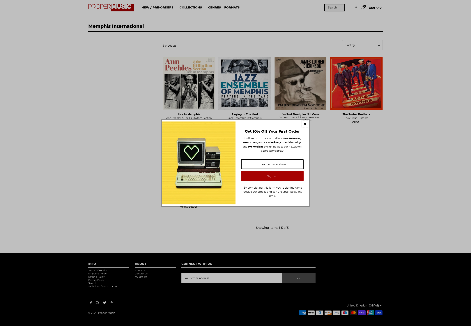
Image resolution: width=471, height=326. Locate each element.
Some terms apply (272, 150)
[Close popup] (305, 124)
